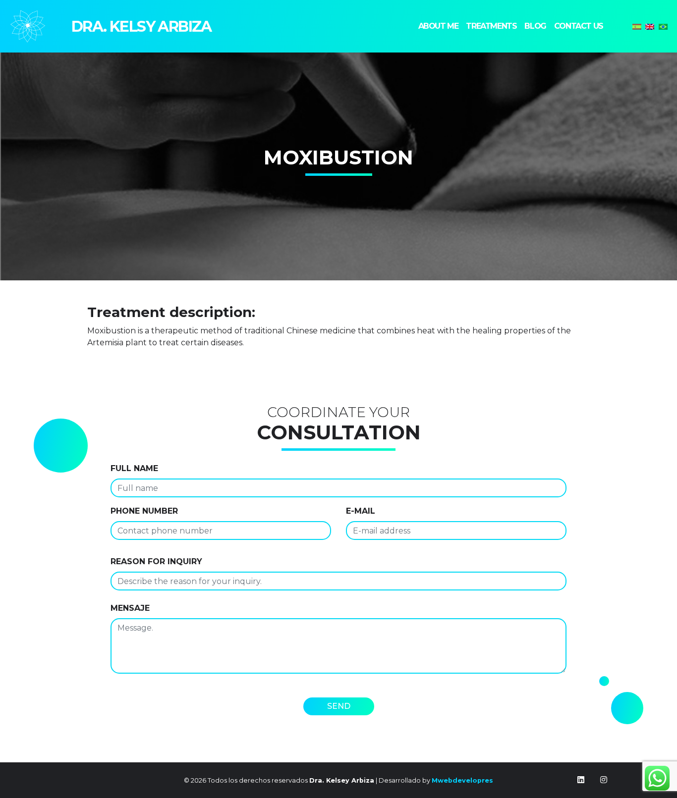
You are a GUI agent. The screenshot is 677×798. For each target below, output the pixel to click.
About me (438, 26)
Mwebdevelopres (462, 780)
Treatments (491, 26)
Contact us (578, 26)
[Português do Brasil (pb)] (663, 26)
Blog (535, 26)
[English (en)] (649, 26)
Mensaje (130, 608)
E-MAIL (360, 511)
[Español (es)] (636, 26)
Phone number (144, 511)
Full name (134, 468)
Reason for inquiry (156, 561)
